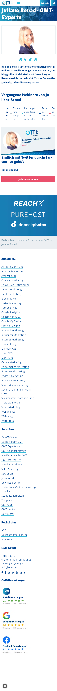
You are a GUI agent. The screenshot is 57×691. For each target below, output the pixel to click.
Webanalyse (8, 411)
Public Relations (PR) (13, 380)
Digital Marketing (11, 289)
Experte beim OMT (38, 240)
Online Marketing (11, 362)
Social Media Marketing (14, 385)
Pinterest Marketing (13, 371)
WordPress (7, 420)
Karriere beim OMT (12, 441)
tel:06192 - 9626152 (12, 563)
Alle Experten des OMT (14, 455)
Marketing (7, 357)
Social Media (14, 70)
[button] (5, 686)
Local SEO (7, 353)
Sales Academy (9, 469)
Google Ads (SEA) (11, 316)
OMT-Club (7, 504)
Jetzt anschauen (28, 179)
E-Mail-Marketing (11, 303)
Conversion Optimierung (15, 285)
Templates (7, 500)
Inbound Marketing (12, 330)
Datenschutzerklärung (14, 534)
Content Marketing (12, 280)
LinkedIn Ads (8, 348)
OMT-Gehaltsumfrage (13, 450)
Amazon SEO (8, 275)
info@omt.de (9, 567)
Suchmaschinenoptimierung (17, 398)
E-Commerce (8, 298)
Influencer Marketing (13, 335)
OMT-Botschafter (11, 460)
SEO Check (7, 473)
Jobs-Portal (7, 478)
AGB (3, 530)
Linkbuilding (8, 344)
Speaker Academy (11, 464)
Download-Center (11, 482)
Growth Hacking (10, 326)
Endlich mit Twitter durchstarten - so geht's (26, 159)
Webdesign (7, 416)
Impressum (7, 539)
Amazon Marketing (12, 271)
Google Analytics (10, 312)
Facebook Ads (9, 307)
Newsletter (7, 513)
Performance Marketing (15, 366)
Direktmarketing (11, 294)
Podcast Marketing (12, 376)
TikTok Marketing (11, 402)
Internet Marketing (12, 339)
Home (20, 240)
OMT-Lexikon (8, 509)
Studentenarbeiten (12, 495)
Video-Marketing (11, 407)
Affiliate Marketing (12, 266)
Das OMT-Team (9, 437)
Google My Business (12, 321)
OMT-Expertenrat (11, 446)
